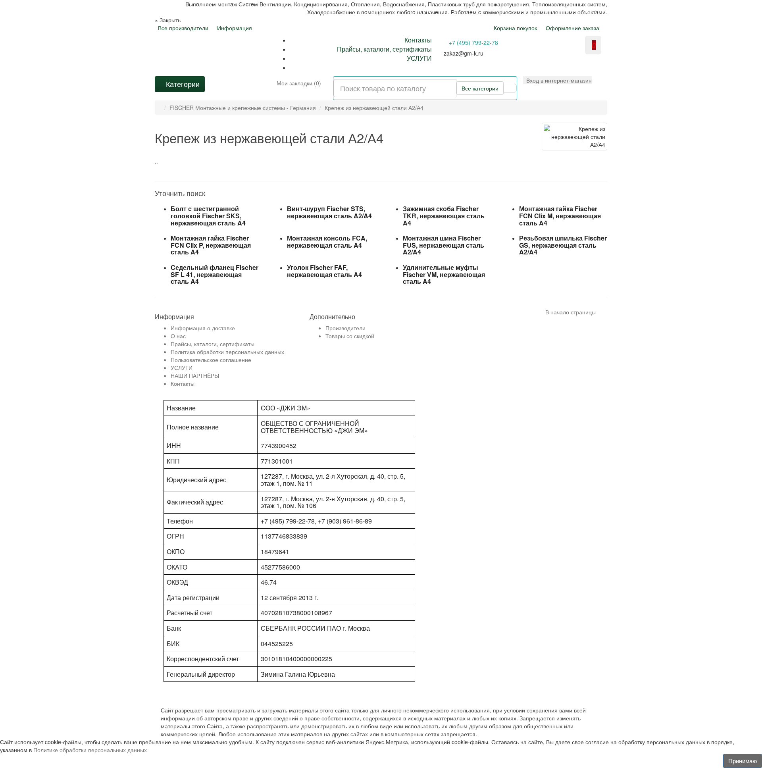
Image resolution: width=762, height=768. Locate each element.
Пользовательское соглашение (211, 360)
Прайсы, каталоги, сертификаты (384, 49)
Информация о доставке (203, 328)
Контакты (418, 39)
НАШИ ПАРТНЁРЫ (195, 375)
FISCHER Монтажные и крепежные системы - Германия (242, 108)
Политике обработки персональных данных (90, 750)
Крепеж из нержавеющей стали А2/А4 (374, 108)
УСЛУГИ (419, 58)
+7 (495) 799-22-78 (473, 42)
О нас (178, 336)
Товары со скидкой (349, 336)
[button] (557, 80)
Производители (345, 328)
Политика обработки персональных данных (227, 352)
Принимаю (742, 760)
